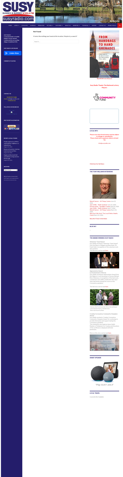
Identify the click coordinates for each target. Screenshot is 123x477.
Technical (85, 25)
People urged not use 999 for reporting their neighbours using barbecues (11, 143)
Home (10, 25)
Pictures (49, 25)
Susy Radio (11, 110)
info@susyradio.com (104, 143)
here (106, 250)
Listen (16, 25)
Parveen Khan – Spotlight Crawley (100, 206)
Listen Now (14, 53)
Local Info (25, 25)
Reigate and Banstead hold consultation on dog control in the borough (11, 156)
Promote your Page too (11, 114)
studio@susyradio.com (13, 99)
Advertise (75, 25)
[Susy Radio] (11, 112)
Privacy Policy (112, 25)
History (94, 25)
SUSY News (58, 25)
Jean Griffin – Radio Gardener (98, 205)
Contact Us (102, 25)
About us (67, 25)
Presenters (41, 25)
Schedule (33, 25)
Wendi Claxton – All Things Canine (100, 201)
